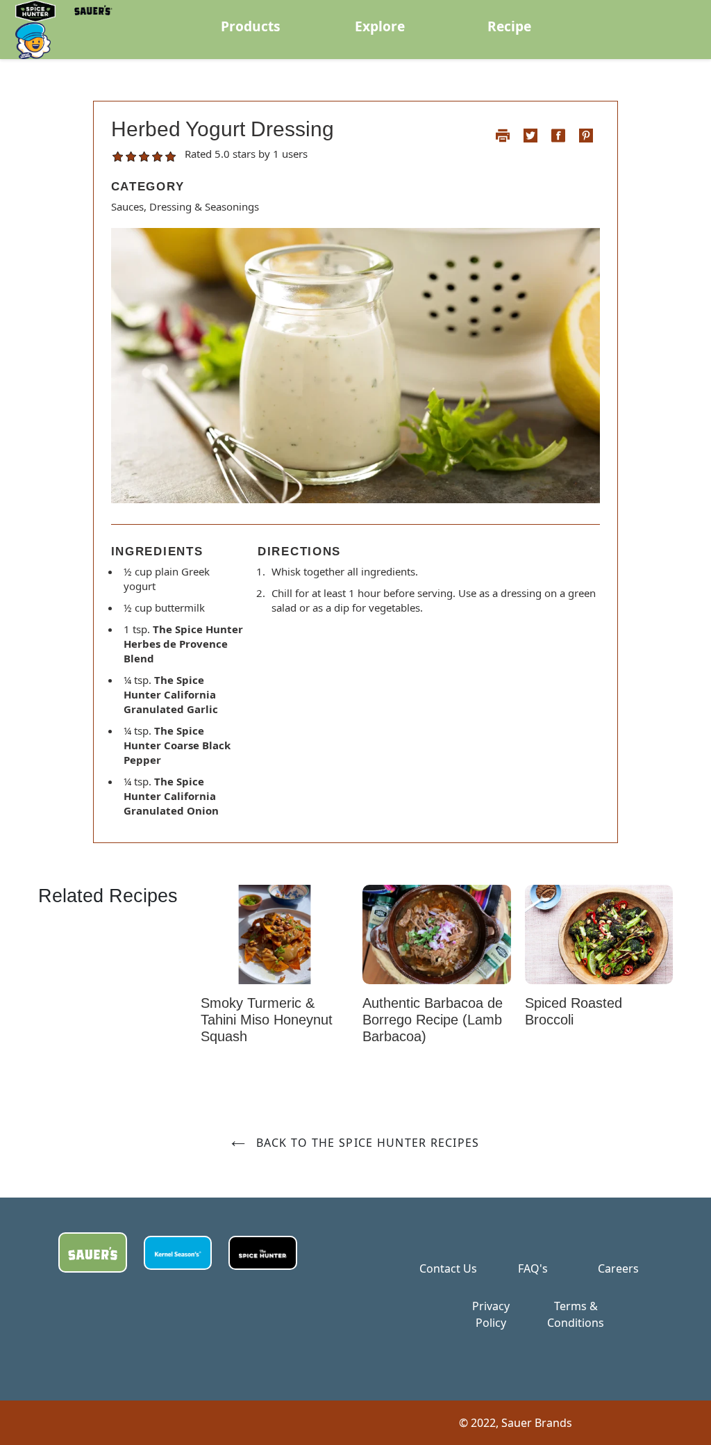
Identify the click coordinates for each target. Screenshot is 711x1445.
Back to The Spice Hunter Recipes (365, 1142)
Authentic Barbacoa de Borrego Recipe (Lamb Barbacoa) (432, 1019)
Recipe (509, 26)
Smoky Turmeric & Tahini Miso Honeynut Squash (267, 1019)
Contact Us (448, 1268)
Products (251, 26)
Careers (618, 1268)
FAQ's (533, 1268)
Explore (380, 26)
